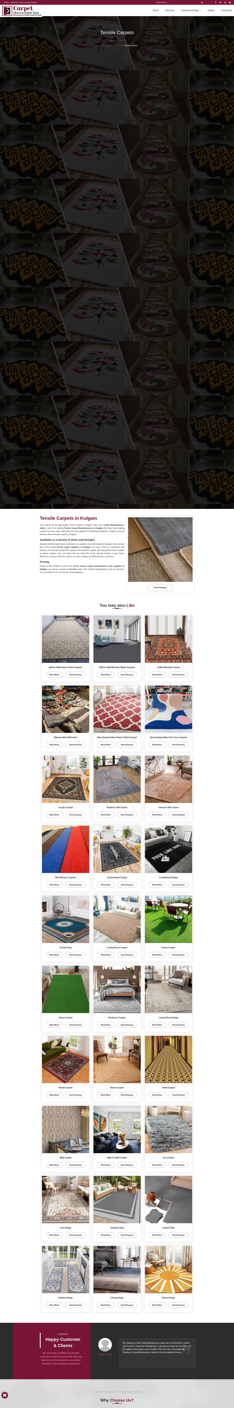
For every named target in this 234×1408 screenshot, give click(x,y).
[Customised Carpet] (117, 849)
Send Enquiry (160, 587)
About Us (169, 10)
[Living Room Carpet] (117, 919)
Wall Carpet (65, 1158)
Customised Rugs (168, 877)
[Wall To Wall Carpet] (117, 1129)
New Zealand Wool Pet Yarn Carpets (168, 737)
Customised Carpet (117, 877)
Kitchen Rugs (65, 1298)
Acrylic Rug (66, 947)
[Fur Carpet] (168, 1129)
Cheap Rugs (117, 1298)
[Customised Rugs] (168, 849)
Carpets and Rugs (190, 10)
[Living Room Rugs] (168, 989)
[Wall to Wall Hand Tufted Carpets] (65, 639)
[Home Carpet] (117, 1059)
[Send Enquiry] (4, 1395)
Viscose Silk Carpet (168, 807)
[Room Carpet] (65, 1059)
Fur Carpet (168, 1158)
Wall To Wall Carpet (117, 1158)
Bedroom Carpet (117, 1017)
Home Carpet (117, 1087)
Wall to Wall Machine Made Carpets (117, 667)
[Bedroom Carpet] (117, 989)
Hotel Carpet (168, 1087)
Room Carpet (65, 1087)
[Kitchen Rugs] (65, 1269)
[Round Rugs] (168, 1269)
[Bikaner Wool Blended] (65, 709)
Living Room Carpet (117, 947)
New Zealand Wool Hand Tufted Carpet (117, 737)
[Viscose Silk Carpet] (168, 779)
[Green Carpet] (65, 989)
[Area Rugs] (65, 1199)
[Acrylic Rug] (65, 919)
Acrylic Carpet (65, 807)
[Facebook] (216, 2)
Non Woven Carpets (65, 877)
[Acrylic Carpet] (65, 779)
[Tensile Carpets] (160, 549)
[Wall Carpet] (65, 1129)
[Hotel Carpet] (168, 1059)
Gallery (211, 10)
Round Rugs (168, 1298)
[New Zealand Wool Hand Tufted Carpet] (117, 709)
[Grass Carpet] (168, 919)
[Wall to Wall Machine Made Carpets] (117, 639)
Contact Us (226, 10)
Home (156, 10)
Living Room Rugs (168, 1017)
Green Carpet (65, 1017)
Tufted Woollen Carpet (168, 667)
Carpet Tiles (168, 1228)
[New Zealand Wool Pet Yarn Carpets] (168, 709)
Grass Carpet (168, 947)
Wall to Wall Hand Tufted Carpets (65, 667)
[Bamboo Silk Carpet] (117, 779)
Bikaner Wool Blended (65, 737)
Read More (54, 675)
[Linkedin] (225, 2)
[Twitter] (220, 2)
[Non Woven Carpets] (65, 849)
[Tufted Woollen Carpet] (168, 639)
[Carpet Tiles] (168, 1199)
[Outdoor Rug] (117, 1199)
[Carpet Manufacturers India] (22, 11)
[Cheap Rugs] (117, 1269)
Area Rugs (65, 1228)
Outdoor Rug (117, 1228)
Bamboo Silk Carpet (117, 807)
